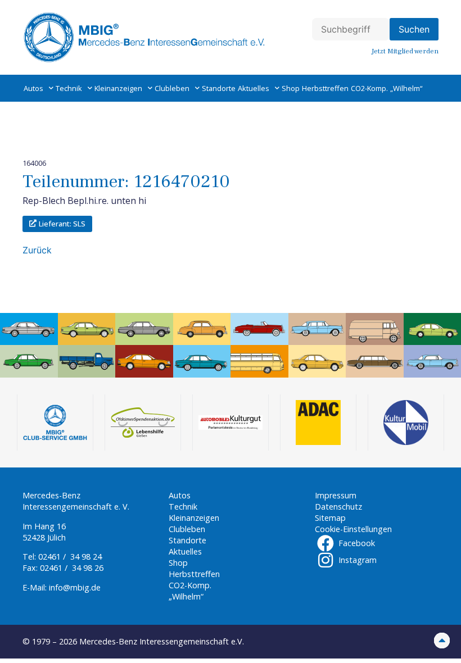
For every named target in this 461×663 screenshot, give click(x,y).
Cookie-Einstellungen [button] (353, 529)
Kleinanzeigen (118, 88)
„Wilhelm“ (406, 88)
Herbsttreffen (325, 88)
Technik (69, 88)
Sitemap (330, 517)
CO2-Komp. (369, 88)
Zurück (37, 250)
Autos (33, 88)
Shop (291, 88)
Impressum (335, 495)
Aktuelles (253, 88)
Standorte (219, 88)
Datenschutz (338, 506)
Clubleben (172, 88)
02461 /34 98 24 (70, 556)
